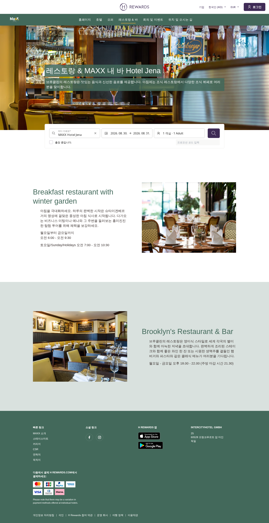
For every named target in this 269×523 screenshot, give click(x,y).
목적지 (37, 459)
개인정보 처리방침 (43, 515)
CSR (35, 449)
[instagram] (99, 437)
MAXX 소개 (39, 433)
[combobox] (74, 133)
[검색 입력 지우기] (95, 133)
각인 (61, 515)
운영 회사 (102, 515)
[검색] (214, 133)
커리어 (37, 443)
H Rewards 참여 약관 (80, 515)
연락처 (37, 454)
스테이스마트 (40, 438)
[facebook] (89, 437)
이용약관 (133, 515)
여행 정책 (117, 515)
